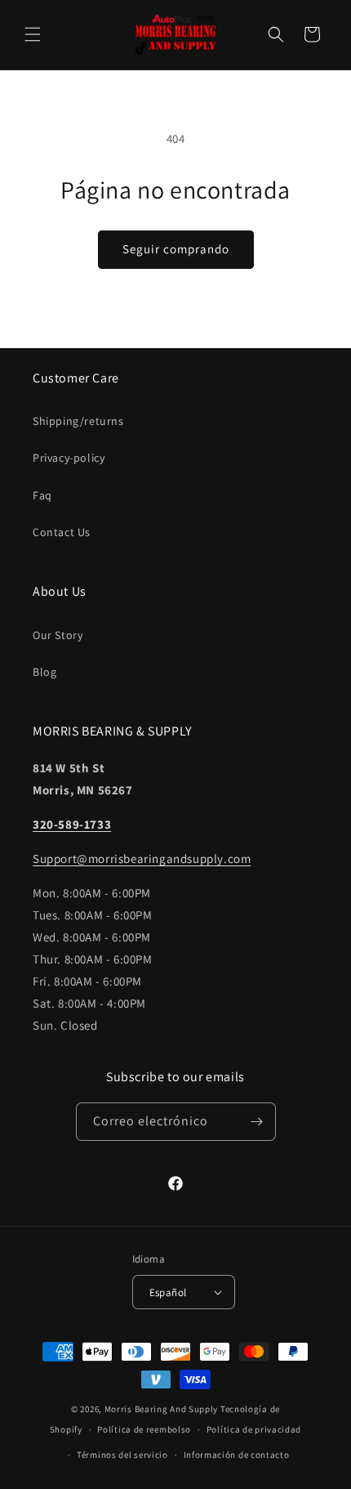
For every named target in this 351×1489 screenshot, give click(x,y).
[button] (33, 34)
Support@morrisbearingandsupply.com (142, 858)
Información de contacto (237, 1454)
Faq (42, 495)
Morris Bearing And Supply (161, 1409)
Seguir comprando (175, 249)
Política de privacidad (254, 1429)
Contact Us (62, 532)
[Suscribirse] (257, 1121)
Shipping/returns (78, 421)
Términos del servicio (122, 1454)
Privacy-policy (68, 457)
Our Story (57, 635)
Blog (44, 671)
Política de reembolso (144, 1429)
